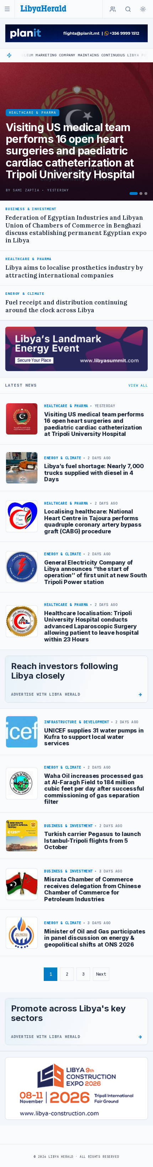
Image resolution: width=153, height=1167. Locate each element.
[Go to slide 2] (140, 193)
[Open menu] (7, 9)
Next (101, 974)
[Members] (113, 9)
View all (138, 385)
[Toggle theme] (143, 9)
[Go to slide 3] (145, 193)
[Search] (128, 9)
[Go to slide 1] (134, 193)
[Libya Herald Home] (43, 9)
